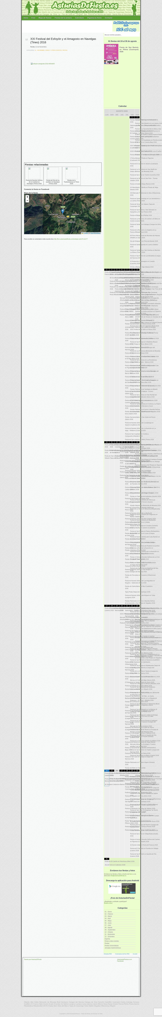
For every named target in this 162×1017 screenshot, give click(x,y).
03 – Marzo (108, 916)
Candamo (64, 1002)
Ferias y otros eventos (112, 941)
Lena (84, 1004)
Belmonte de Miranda (47, 1002)
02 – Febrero (109, 914)
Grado (51, 1004)
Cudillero (27, 1004)
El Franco (35, 1004)
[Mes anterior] (106, 111)
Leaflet (85, 233)
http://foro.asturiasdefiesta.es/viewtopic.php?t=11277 (71, 239)
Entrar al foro (108, 903)
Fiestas (107, 943)
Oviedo (115, 1004)
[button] (62, 211)
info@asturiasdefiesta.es (118, 876)
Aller (32, 1002)
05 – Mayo (108, 921)
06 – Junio (108, 923)
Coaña (122, 1002)
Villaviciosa (105, 1006)
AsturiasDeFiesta (75, 1013)
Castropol (116, 1002)
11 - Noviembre (40, 50)
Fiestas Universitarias (112, 945)
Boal (58, 1002)
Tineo (86, 1006)
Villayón (112, 1006)
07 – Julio (108, 925)
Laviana (79, 1004)
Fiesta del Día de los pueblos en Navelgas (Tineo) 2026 (53, 181)
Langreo (72, 1004)
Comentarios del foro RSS (122, 954)
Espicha (107, 939)
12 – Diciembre (110, 936)
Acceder (135, 954)
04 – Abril (108, 918)
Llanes (95, 1004)
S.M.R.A (46, 1006)
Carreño (101, 1002)
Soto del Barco (63, 1006)
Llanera (89, 1004)
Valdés (91, 1006)
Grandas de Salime (61, 1004)
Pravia (131, 1004)
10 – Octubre (109, 932)
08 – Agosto (108, 927)
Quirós (136, 1004)
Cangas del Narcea (76, 1002)
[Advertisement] (67, 26)
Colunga (129, 1002)
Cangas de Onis (91, 1002)
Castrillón (108, 1002)
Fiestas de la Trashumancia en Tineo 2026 (71, 181)
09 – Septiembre (110, 930)
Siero (56, 1006)
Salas (51, 1006)
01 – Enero (108, 912)
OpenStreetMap (95, 233)
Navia (110, 1004)
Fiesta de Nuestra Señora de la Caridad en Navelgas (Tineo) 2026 (34, 181)
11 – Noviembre (110, 934)
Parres (120, 1004)
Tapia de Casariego (76, 1006)
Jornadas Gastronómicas (113, 948)
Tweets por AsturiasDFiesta (33, 959)
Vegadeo (97, 1006)
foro (131, 874)
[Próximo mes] (137, 111)
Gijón (41, 1004)
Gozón (45, 1004)
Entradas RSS (108, 954)
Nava (105, 1004)
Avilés (36, 1002)
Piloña (126, 1004)
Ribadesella (37, 1006)
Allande (27, 1002)
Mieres (100, 1004)
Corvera (136, 1002)
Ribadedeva (28, 1006)
